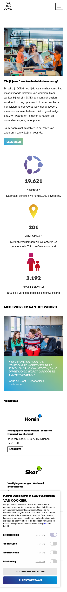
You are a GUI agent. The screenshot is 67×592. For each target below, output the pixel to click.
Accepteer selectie (30, 571)
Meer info (40, 535)
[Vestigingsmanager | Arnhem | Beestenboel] (33, 483)
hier (46, 523)
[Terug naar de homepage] (8, 6)
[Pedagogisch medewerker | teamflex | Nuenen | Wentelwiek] (33, 430)
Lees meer (14, 141)
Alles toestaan (30, 580)
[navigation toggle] (59, 6)
